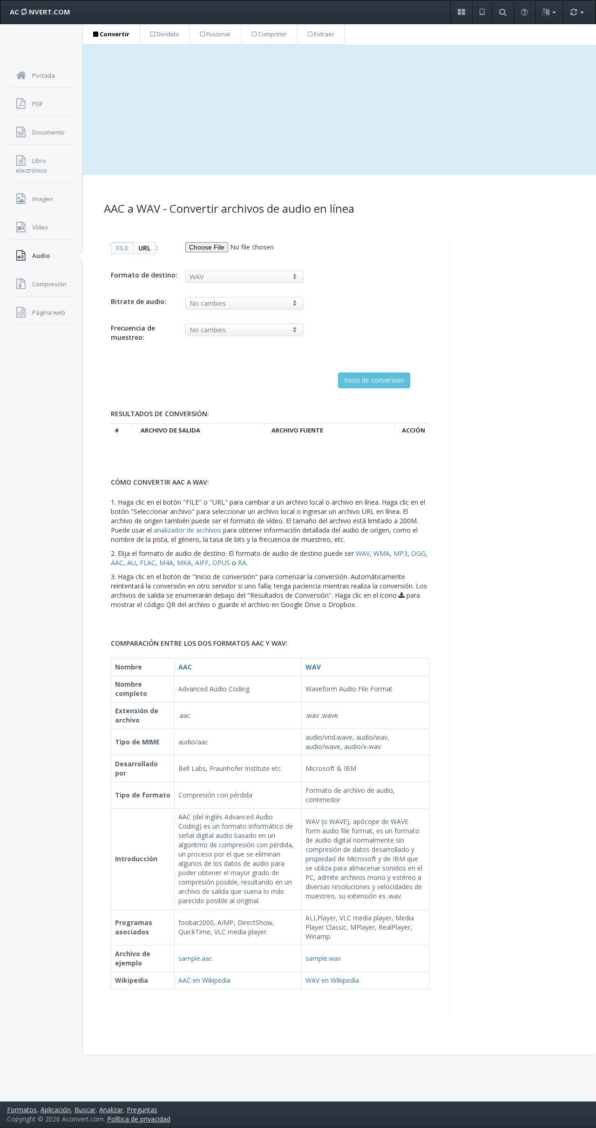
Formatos (22, 1109)
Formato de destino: (144, 274)
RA (242, 562)
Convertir (113, 34)
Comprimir (272, 34)
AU (131, 562)
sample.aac (195, 958)
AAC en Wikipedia (204, 980)
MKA (184, 562)
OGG (418, 553)
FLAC (148, 562)
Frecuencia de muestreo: (133, 333)
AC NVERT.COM (40, 11)
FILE (122, 247)
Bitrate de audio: (138, 301)
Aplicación (56, 1109)
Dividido (167, 34)
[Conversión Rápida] (577, 12)
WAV (363, 553)
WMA (381, 553)
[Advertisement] (339, 110)
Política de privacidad (138, 1118)
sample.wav (323, 958)
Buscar (84, 1109)
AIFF (202, 562)
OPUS (221, 562)
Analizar (111, 1109)
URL (144, 247)
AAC (117, 562)
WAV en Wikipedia (332, 980)
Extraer (323, 34)
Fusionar (218, 34)
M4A (166, 562)
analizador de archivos (187, 530)
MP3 (400, 553)
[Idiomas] (549, 12)
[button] (461, 12)
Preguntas (142, 1109)
